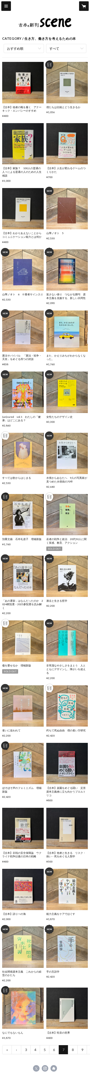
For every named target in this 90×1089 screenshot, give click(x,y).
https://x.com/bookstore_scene (36, 1068)
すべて (54, 48)
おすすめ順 (15, 48)
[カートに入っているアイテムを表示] (84, 6)
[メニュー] (6, 6)
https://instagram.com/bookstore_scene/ (45, 1068)
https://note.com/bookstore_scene (53, 1068)
